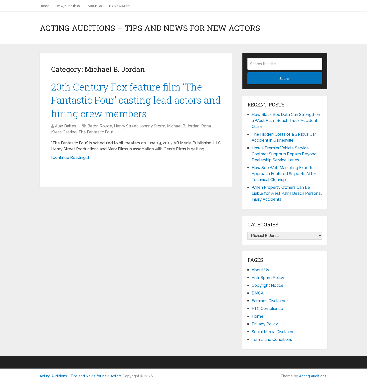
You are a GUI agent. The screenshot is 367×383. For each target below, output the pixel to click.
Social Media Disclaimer (274, 331)
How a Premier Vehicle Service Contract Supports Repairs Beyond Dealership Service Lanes (284, 154)
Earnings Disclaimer (270, 300)
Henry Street (126, 126)
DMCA (258, 293)
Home (44, 6)
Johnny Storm (152, 126)
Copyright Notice (267, 285)
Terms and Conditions (272, 339)
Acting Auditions (312, 376)
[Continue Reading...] (70, 157)
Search (285, 79)
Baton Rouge (99, 126)
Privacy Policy (265, 324)
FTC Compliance (267, 308)
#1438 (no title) (68, 6)
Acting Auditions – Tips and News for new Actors (150, 28)
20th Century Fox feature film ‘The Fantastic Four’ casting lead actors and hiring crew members (136, 100)
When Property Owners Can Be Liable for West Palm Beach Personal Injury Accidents (287, 193)
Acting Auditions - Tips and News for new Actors (81, 376)
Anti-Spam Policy (268, 277)
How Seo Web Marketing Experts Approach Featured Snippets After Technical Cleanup (284, 173)
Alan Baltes (65, 126)
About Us (95, 6)
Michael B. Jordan (183, 126)
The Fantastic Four (95, 132)
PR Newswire (119, 6)
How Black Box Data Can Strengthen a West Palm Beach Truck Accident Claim (286, 120)
